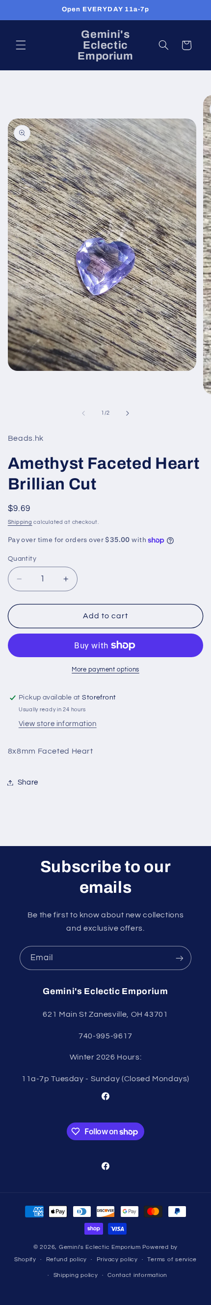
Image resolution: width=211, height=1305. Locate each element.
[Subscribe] (179, 958)
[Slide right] (127, 413)
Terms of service (172, 1259)
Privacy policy (117, 1259)
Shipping (20, 522)
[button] (20, 45)
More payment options (105, 670)
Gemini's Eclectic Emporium (100, 1247)
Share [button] (28, 782)
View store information (58, 724)
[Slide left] (83, 413)
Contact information (137, 1275)
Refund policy (66, 1259)
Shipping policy (75, 1275)
